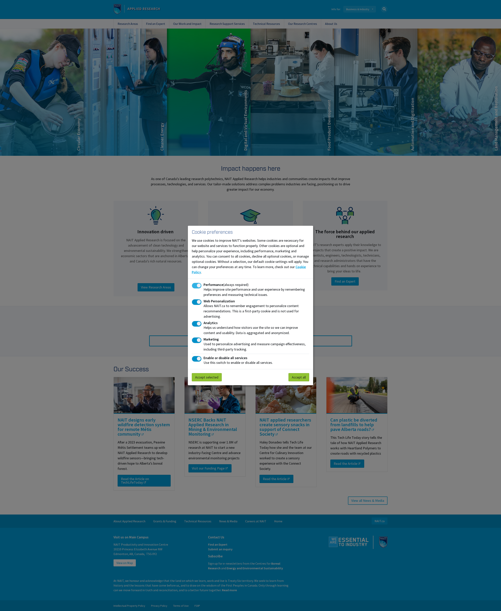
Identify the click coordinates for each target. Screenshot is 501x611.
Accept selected (206, 377)
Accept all (299, 377)
